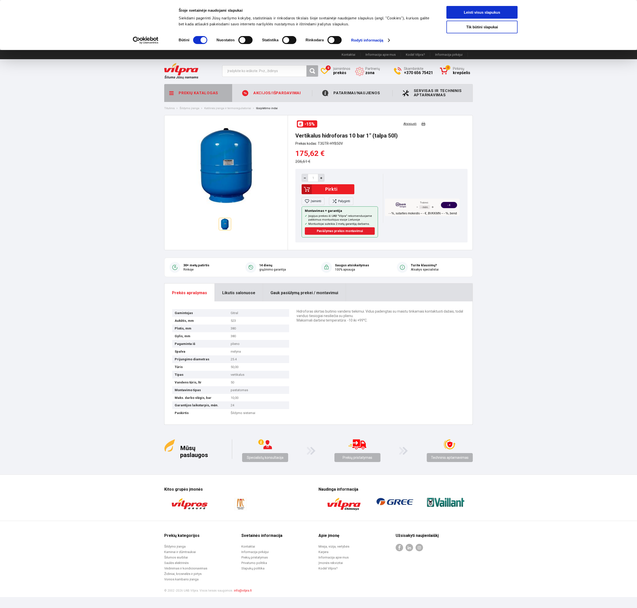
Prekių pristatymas (357, 458)
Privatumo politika (254, 563)
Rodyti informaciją (367, 40)
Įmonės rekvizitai (330, 563)
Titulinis (169, 108)
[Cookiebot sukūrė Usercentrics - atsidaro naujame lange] (145, 40)
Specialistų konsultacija (265, 458)
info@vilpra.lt (243, 590)
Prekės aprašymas (189, 292)
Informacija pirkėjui (449, 54)
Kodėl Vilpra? (415, 54)
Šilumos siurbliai (176, 557)
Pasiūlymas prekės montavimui (340, 231)
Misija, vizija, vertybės (333, 546)
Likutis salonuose (238, 292)
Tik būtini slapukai (482, 27)
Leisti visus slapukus (482, 12)
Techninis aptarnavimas (450, 458)
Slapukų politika (253, 568)
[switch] (245, 40)
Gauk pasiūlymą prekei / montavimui (304, 292)
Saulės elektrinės (176, 563)
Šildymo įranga (189, 108)
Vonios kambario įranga (181, 579)
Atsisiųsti (410, 124)
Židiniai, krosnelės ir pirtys (183, 574)
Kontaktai (348, 54)
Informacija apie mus (381, 54)
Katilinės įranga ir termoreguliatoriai (227, 108)
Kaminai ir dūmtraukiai (180, 552)
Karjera (323, 552)
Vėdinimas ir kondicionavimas (185, 568)
